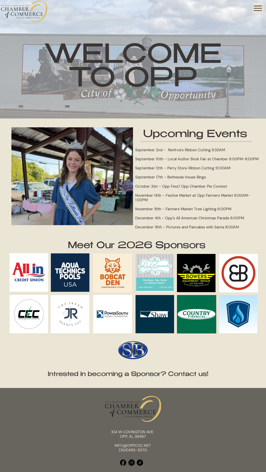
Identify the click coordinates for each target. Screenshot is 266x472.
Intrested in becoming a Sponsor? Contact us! (128, 374)
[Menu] (257, 8)
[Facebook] (123, 463)
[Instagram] (131, 463)
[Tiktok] (140, 463)
